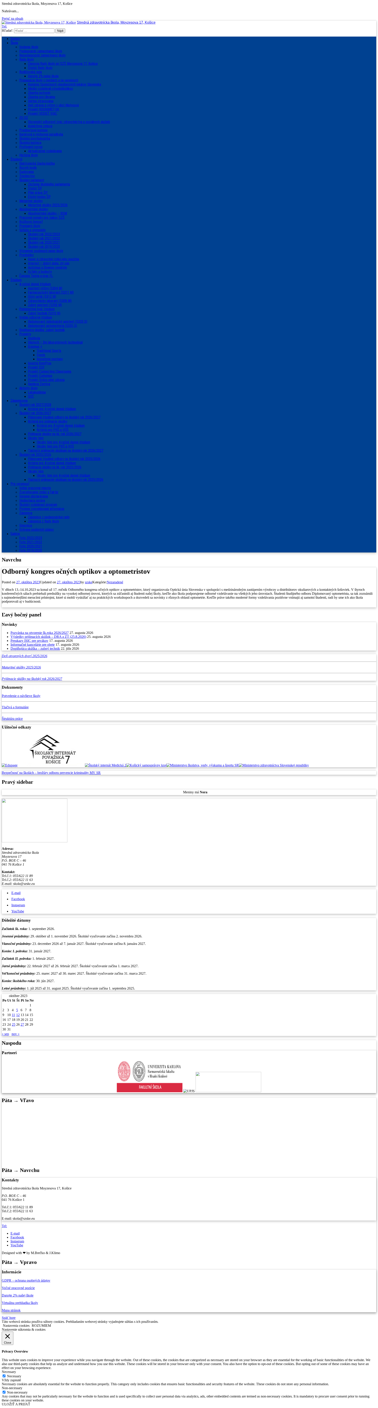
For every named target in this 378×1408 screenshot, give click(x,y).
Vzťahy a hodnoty (40, 272)
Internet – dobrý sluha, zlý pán (48, 263)
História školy (28, 155)
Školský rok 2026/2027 (35, 413)
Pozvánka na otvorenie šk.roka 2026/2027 (39, 633)
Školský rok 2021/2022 (44, 238)
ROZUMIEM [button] (41, 1325)
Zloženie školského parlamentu (49, 184)
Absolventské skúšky (33, 209)
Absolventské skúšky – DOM (47, 213)
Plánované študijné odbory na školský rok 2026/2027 (64, 417)
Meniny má (195, 792)
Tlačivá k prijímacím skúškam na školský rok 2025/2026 (65, 480)
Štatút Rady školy (40, 68)
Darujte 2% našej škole (43, 76)
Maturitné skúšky (31, 201)
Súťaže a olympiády (32, 230)
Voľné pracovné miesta (35, 488)
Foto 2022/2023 (30, 538)
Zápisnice (25, 513)
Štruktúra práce (12, 718)
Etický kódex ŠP (39, 197)
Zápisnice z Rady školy (43, 521)
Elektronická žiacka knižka (37, 163)
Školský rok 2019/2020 (44, 247)
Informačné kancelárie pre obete (32, 644)
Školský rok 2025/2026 (35, 455)
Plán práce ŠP (38, 193)
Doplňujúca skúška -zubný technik (42, 330)
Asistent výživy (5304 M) (45, 288)
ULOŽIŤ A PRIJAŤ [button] (16, 1404)
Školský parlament (31, 180)
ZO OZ (23, 118)
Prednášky (26, 255)
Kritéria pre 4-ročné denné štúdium (52, 463)
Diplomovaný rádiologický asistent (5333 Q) (57, 321)
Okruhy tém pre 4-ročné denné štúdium (63, 442)
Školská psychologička (34, 138)
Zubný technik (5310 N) (44, 313)
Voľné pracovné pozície (18, 1288)
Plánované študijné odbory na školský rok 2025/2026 (64, 459)
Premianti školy (29, 226)
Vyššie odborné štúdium (35, 317)
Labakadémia (37, 392)
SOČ (31, 396)
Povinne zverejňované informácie (41, 509)
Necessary (14, 1376)
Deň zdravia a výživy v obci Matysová (53, 105)
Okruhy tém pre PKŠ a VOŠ (55, 446)
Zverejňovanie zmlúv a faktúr (38, 492)
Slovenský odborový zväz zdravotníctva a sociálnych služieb (69, 122)
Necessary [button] (9, 1372)
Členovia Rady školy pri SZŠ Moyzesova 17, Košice (63, 64)
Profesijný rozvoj (30, 147)
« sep (5, 1034)
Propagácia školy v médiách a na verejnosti (48, 80)
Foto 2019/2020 (30, 550)
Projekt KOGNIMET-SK (43, 109)
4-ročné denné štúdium (35, 284)
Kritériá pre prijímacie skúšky (47, 421)
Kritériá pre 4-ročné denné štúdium (52, 409)
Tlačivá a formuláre (15, 707)
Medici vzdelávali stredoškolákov (50, 88)
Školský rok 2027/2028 (35, 405)
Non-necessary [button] (12, 1388)
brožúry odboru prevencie (55, 773)
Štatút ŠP (35, 188)
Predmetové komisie (33, 130)
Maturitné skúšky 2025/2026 (48, 205)
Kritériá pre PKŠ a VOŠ (52, 430)
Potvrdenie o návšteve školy (21, 696)
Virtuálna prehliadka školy (20, 1303)
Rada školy (26, 59)
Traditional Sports (49, 351)
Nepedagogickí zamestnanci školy (42, 55)
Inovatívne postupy (50, 359)
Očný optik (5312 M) (42, 297)
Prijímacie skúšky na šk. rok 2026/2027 (54, 434)
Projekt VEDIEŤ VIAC (42, 113)
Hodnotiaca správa (32, 500)
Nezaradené (115, 582)
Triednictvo (27, 176)
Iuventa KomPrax (39, 363)
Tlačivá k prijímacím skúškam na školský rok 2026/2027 (65, 450)
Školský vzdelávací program (38, 505)
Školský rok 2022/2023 (44, 234)
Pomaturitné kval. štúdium (37, 309)
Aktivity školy (28, 388)
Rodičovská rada (30, 72)
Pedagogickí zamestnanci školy (40, 51)
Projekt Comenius (40, 376)
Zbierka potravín (39, 93)
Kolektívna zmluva (40, 126)
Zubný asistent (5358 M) (45, 305)
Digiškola (34, 338)
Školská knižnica (30, 143)
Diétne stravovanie (41, 101)
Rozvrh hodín (28, 168)
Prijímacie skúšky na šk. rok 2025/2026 (54, 467)
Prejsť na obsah (12, 18)
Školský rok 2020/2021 (44, 242)
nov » (15, 1034)
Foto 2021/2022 (30, 542)
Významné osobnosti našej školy (41, 251)
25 (13, 1024)
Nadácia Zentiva (39, 384)
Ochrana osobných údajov (36, 530)
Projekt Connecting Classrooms (49, 371)
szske (88, 582)
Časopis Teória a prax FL (36, 276)
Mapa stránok (11, 1310)
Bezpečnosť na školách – (19, 773)
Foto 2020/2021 (30, 546)
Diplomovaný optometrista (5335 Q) (52, 326)
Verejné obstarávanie (33, 496)
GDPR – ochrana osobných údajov (26, 1280)
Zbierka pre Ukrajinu (41, 97)
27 (22, 1024)
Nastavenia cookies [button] (16, 1325)
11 (13, 1015)
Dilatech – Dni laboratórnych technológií (55, 342)
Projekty (25, 334)
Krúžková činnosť (31, 222)
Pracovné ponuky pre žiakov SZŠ (42, 217)
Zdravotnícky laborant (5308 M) (50, 301)
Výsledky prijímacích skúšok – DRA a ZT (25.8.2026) (48, 637)
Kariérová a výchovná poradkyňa (41, 134)
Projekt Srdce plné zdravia (46, 380)
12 (18, 1015)
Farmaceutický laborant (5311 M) (51, 292)
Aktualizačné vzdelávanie (45, 151)
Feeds (41, 355)
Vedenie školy (28, 47)
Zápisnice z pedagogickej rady (49, 517)
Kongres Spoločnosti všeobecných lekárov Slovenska (64, 84)
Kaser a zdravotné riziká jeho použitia (53, 259)
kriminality (82, 773)
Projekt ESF (36, 367)
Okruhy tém (36, 438)
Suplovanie (26, 172)
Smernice (25, 525)
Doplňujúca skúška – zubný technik (35, 648)
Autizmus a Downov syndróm (47, 267)
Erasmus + (35, 346)
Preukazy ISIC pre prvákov (29, 640)
